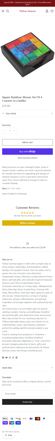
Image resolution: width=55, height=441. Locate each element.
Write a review (27, 223)
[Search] (9, 11)
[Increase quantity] (15, 131)
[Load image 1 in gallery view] (27, 54)
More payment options (27, 158)
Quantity (6, 125)
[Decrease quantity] (4, 131)
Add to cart (27, 142)
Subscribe (27, 402)
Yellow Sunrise (13, 432)
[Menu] (3, 11)
